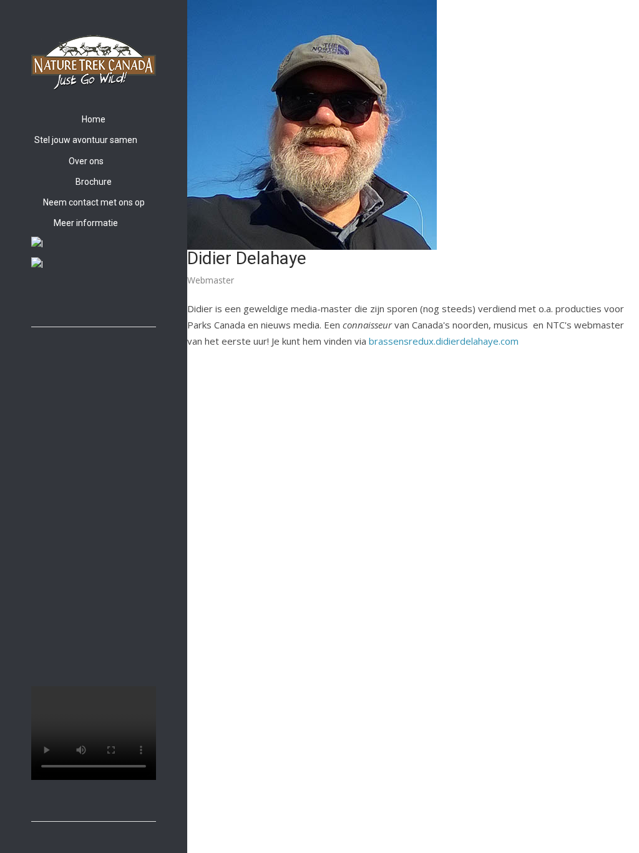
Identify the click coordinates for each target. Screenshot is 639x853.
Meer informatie (86, 223)
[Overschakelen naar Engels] (93, 244)
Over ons (86, 161)
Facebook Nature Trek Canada (37, 299)
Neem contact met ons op (94, 202)
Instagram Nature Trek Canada (52, 299)
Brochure (94, 182)
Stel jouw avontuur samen (85, 140)
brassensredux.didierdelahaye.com (444, 341)
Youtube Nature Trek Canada (66, 299)
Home (93, 119)
